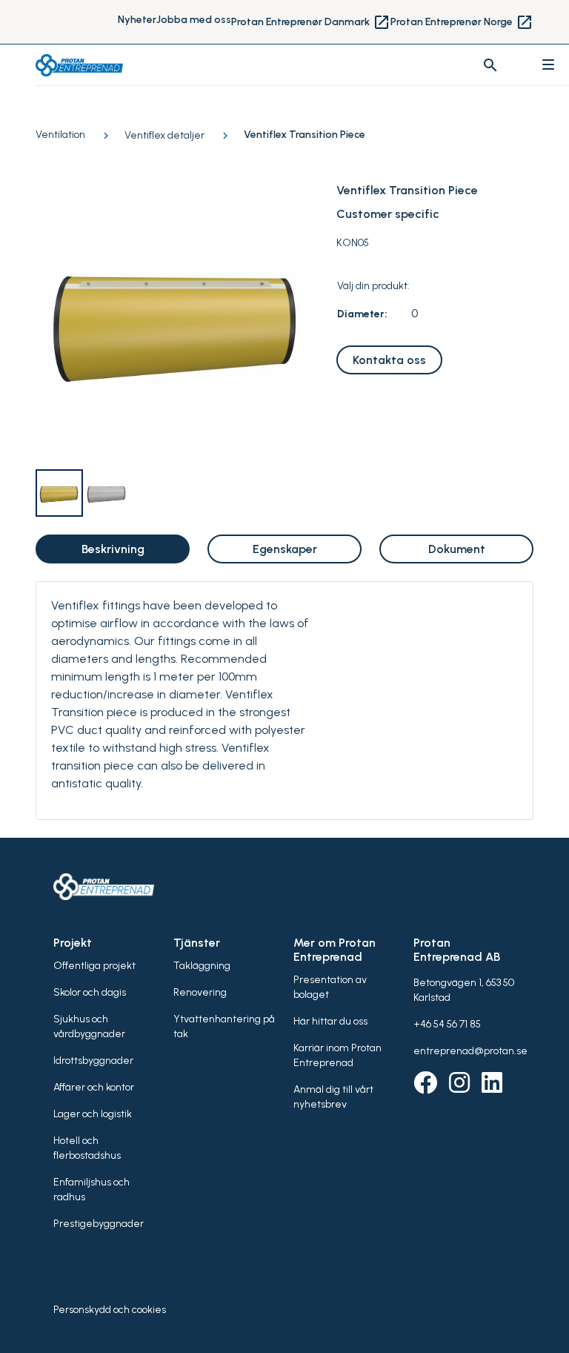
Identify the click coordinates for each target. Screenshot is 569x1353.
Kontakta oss (389, 360)
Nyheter (137, 19)
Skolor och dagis (89, 992)
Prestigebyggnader (98, 1223)
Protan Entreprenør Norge (461, 22)
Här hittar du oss (330, 1021)
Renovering (200, 992)
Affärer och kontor (93, 1087)
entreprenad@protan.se (470, 1051)
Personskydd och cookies (109, 1309)
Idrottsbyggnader (93, 1060)
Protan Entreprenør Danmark (310, 22)
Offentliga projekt (94, 965)
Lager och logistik (92, 1114)
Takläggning (201, 965)
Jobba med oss (193, 19)
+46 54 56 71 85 (447, 1024)
